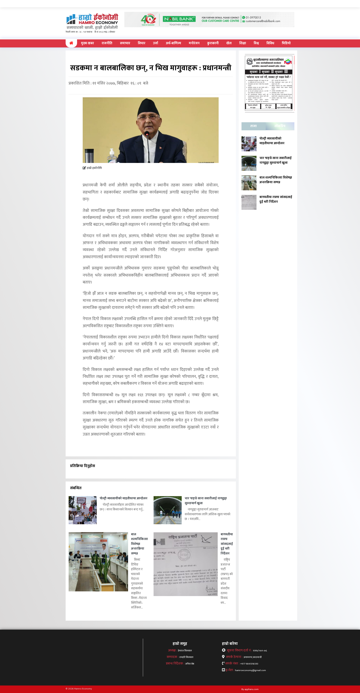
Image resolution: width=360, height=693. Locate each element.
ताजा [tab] (253, 126)
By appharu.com (250, 689)
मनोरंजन (194, 43)
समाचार (125, 43)
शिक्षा (242, 43)
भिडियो (286, 43)
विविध (270, 43)
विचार (141, 43)
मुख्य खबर (87, 43)
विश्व (256, 43)
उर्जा (155, 43)
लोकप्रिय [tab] (279, 126)
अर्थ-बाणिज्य (173, 43)
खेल (229, 43)
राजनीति (107, 43)
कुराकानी (213, 43)
